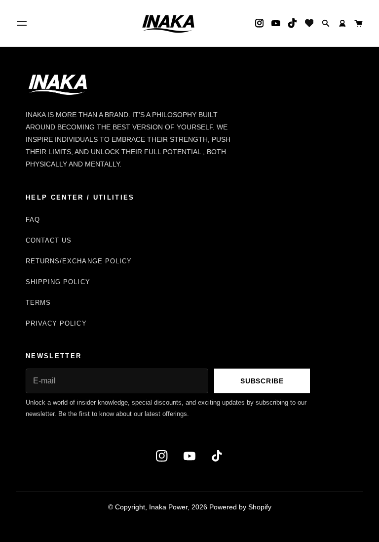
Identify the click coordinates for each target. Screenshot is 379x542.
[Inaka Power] (168, 23)
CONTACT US (49, 240)
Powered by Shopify (240, 507)
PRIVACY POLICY (56, 323)
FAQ (33, 219)
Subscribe (261, 381)
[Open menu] (22, 23)
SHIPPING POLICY (58, 282)
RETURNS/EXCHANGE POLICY (79, 261)
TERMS (38, 302)
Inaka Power (168, 507)
